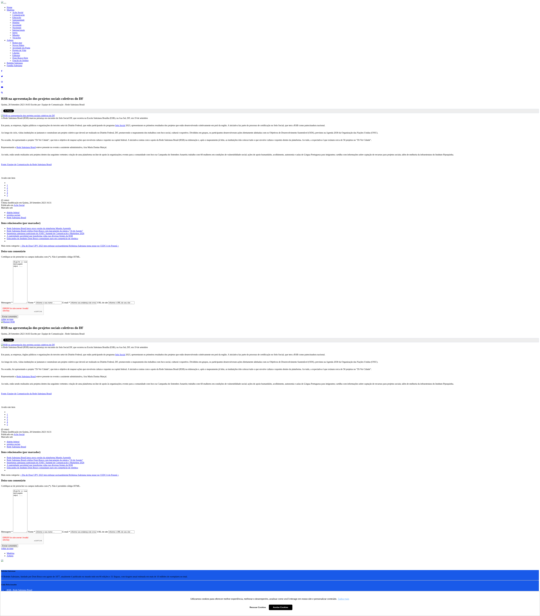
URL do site (102, 302)
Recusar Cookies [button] (258, 607)
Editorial (16, 55)
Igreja (14, 32)
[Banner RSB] (8, 322)
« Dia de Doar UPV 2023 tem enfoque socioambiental (44, 246)
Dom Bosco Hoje (20, 58)
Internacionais (18, 30)
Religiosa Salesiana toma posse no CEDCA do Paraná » (94, 246)
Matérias (10, 10)
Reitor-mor (17, 43)
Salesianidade (18, 20)
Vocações (16, 38)
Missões (16, 35)
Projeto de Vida (19, 50)
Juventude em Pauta (21, 48)
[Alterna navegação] (5, 3)
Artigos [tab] (10, 556)
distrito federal (13, 212)
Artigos (10, 40)
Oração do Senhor (20, 60)
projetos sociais (13, 215)
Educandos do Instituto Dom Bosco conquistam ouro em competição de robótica (42, 238)
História (15, 22)
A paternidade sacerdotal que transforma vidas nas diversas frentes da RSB (40, 236)
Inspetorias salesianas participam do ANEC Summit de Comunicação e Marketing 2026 (45, 233)
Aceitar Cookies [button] (280, 607)
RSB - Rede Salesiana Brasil (19, 590)
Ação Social (17, 12)
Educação (16, 17)
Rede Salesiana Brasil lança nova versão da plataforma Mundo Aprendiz (39, 228)
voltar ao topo (7, 319)
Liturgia (15, 53)
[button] (2, 561)
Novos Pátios (18, 45)
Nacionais (16, 27)
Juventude (16, 25)
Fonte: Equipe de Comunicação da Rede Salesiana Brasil (26, 164)
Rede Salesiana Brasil (26, 147)
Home (9, 7)
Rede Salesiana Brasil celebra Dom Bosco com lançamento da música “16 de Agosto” (45, 231)
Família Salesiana (14, 65)
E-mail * (66, 302)
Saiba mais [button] (343, 599)
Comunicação (18, 15)
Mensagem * (7, 302)
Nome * (31, 302)
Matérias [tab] (10, 553)
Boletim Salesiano (15, 63)
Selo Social (120, 125)
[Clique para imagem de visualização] (28, 115)
